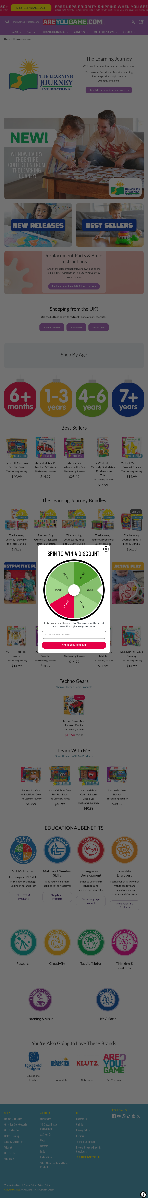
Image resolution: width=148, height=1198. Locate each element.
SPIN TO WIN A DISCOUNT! (74, 645)
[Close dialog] (106, 549)
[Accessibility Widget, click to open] (143, 1194)
